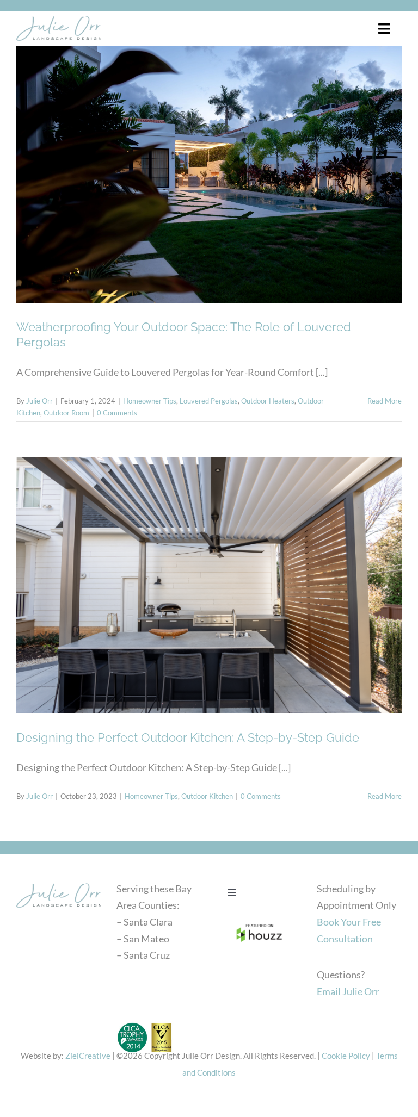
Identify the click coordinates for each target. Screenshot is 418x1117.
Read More (384, 400)
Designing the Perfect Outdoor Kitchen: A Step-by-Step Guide (187, 737)
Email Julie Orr (348, 991)
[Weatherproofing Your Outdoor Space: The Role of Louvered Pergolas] (209, 174)
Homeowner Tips (149, 400)
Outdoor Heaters (267, 400)
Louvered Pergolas (209, 400)
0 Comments (117, 412)
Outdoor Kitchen (207, 796)
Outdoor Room (66, 412)
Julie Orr (39, 400)
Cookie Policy (346, 1055)
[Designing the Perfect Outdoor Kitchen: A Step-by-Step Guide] (209, 585)
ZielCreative (87, 1055)
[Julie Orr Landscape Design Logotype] (58, 883)
